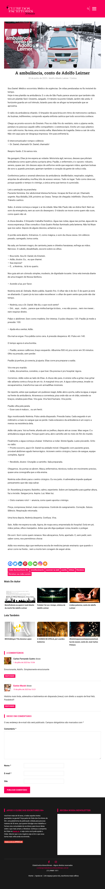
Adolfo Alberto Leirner (58, 78)
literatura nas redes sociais (20, 574)
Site (6, 781)
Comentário (10, 729)
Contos (73, 78)
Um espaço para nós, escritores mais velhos (61, 876)
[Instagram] (40, 563)
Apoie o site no (10, 842)
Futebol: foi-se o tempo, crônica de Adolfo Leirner (51, 606)
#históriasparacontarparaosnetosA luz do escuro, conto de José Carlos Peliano (83, 642)
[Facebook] (10, 563)
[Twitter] (15, 563)
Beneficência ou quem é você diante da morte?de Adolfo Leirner (19, 606)
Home (30, 876)
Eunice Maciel (19, 686)
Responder (9, 676)
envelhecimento (37, 570)
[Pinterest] (25, 563)
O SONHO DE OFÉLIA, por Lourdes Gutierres (51, 640)
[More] (45, 563)
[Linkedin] (20, 563)
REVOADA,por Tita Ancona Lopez (18, 639)
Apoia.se (16, 831)
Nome (7, 765)
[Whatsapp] (30, 563)
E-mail (7, 773)
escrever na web (52, 570)
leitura (71, 570)
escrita (64, 570)
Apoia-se (38, 876)
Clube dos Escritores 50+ (19, 570)
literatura (80, 570)
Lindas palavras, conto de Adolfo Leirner (82, 606)
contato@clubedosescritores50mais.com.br (52, 868)
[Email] (35, 563)
